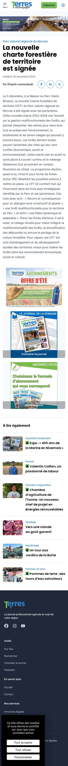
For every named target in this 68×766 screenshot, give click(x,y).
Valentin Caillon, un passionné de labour (43, 468)
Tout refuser (23, 750)
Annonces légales (14, 711)
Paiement (9, 669)
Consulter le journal (15, 662)
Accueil (8, 687)
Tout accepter (23, 742)
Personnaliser (23, 757)
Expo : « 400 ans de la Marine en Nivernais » (44, 445)
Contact (8, 694)
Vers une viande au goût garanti (38, 529)
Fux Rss (8, 648)
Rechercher (10, 655)
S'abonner (49, 5)
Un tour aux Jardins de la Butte (40, 552)
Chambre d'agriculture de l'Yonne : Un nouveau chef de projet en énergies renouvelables (44, 499)
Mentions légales (47, 740)
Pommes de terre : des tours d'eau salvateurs (45, 576)
